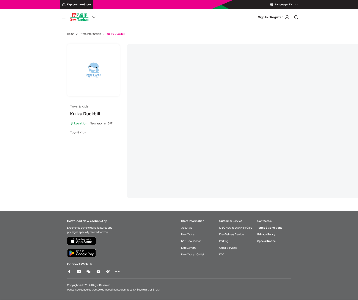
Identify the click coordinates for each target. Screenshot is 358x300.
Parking (223, 241)
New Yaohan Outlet (192, 254)
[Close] (296, 17)
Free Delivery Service (231, 234)
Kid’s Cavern (188, 247)
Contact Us (264, 221)
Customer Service (230, 221)
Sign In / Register (270, 17)
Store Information (90, 34)
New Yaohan (188, 234)
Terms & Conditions (269, 227)
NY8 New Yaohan (191, 241)
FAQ (221, 254)
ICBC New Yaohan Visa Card (235, 227)
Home (70, 34)
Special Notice (266, 241)
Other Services (228, 247)
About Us (186, 227)
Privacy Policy (266, 234)
